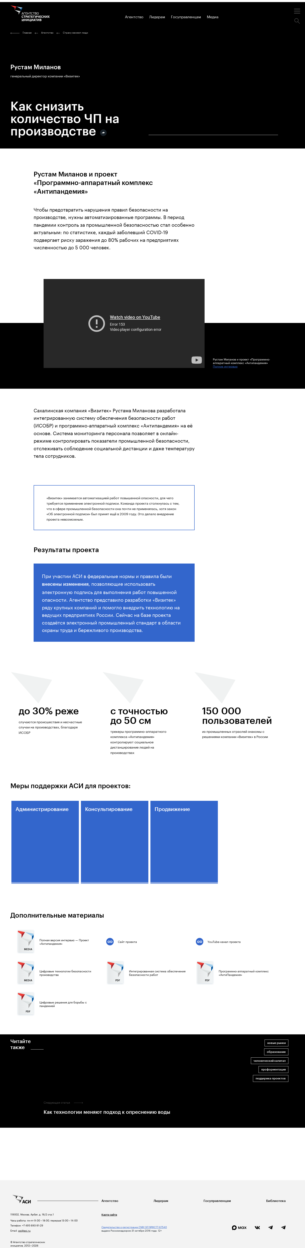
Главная (27, 32)
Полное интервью (225, 366)
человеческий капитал (270, 1061)
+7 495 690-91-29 (32, 1225)
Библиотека (276, 1201)
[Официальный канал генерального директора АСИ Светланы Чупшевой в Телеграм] (283, 1228)
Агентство (109, 1201)
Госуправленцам (217, 1201)
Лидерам (161, 1201)
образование (276, 1052)
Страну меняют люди (75, 32)
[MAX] (239, 1227)
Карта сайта (109, 1214)
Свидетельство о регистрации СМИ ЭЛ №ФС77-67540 (134, 1227)
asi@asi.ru (24, 1230)
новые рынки (276, 1043)
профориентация (273, 1069)
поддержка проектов (271, 1078)
